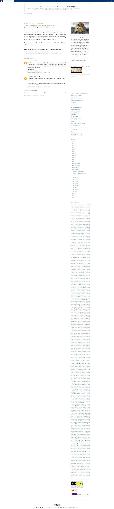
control (72, 271)
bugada (89, 242)
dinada (72, 284)
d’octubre (75, 167)
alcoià (88, 212)
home (86, 334)
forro (85, 316)
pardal (80, 384)
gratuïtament (80, 330)
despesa (87, 280)
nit (74, 375)
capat (88, 257)
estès (84, 301)
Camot (79, 249)
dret (81, 287)
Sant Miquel (74, 434)
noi (88, 375)
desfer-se (87, 278)
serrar (87, 443)
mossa (84, 371)
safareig (79, 425)
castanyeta (77, 261)
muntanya (76, 372)
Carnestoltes (81, 260)
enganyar (88, 292)
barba (84, 230)
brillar (82, 242)
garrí (71, 324)
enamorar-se (78, 290)
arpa (79, 222)
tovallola (83, 460)
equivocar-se (81, 295)
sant (77, 426)
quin (82, 411)
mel (80, 360)
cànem (87, 254)
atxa (84, 225)
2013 (73, 157)
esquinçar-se (77, 299)
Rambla (72, 414)
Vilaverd (82, 471)
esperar (82, 298)
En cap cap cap (74, 105)
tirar (81, 456)
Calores (87, 248)
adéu (89, 206)
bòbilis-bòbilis (73, 239)
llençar (75, 345)
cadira (89, 245)
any (75, 219)
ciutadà (78, 264)
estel (73, 301)
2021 (73, 145)
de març (75, 187)
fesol (88, 310)
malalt (88, 349)
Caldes (80, 248)
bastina (79, 233)
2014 (73, 155)
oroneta (77, 380)
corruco (72, 274)
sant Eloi (73, 428)
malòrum (83, 351)
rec (74, 416)
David (84, 277)
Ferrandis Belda (77, 310)
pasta (76, 387)
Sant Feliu (83, 428)
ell (83, 289)
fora (85, 315)
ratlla (88, 414)
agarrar (74, 209)
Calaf (84, 246)
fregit (73, 319)
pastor (80, 387)
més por (81, 363)
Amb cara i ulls (74, 97)
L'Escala (82, 340)
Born (74, 240)
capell (76, 258)
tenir (86, 451)
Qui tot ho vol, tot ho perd (78, 171)
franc (78, 318)
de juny (75, 181)
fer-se (84, 309)
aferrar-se (84, 207)
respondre (72, 419)
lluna (74, 348)
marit (72, 355)
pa (77, 381)
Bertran (84, 236)
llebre (85, 343)
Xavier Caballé (38, 49)
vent (76, 468)
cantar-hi (82, 255)
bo (87, 237)
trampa (88, 460)
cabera (72, 245)
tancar (88, 448)
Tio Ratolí (88, 454)
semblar (81, 440)
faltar (71, 305)
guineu (75, 333)
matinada (75, 358)
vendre (85, 466)
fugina (79, 319)
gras (72, 330)
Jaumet (80, 337)
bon (83, 239)
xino (83, 475)
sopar (72, 448)
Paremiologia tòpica (75, 112)
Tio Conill (80, 454)
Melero (84, 360)
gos (75, 328)
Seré (83, 443)
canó (71, 255)
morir (88, 369)
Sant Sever (73, 435)
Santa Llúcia (77, 437)
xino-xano (87, 475)
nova (78, 377)
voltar (80, 474)
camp (83, 249)
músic (84, 372)
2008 (73, 198)
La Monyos (72, 342)
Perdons (79, 393)
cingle (75, 264)
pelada (89, 389)
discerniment (83, 284)
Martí (82, 355)
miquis (76, 366)
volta (77, 474)
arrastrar (83, 222)
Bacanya (83, 227)
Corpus (76, 272)
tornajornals (80, 457)
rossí (71, 423)
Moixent (75, 368)
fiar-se (88, 312)
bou (72, 242)
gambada (72, 322)
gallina (88, 321)
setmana (77, 445)
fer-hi (80, 309)
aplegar (87, 219)
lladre (87, 342)
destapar (76, 281)
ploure (73, 401)
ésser (81, 299)
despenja (77, 280)
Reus (76, 419)
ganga (84, 322)
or (82, 378)
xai (88, 474)
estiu (71, 302)
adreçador (73, 207)
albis (84, 212)
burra (72, 243)
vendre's (88, 466)
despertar (82, 280)
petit (78, 396)
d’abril (74, 185)
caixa (77, 246)
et (85, 302)
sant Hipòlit (76, 431)
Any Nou (79, 219)
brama (79, 242)
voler (72, 474)
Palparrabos (85, 383)
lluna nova (79, 348)
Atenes (81, 225)
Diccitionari (73, 102)
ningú (71, 375)
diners (75, 284)
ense (75, 293)
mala (84, 349)
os (82, 380)
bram (75, 242)
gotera (79, 328)
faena (78, 304)
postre (88, 405)
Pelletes (87, 390)
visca (78, 472)
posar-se (83, 405)
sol (76, 446)
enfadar (80, 292)
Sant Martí (88, 432)
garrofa (78, 324)
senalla (87, 440)
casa (73, 261)
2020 (73, 147)
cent (77, 263)
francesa (82, 318)
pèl (85, 389)
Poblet (84, 401)
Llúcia (88, 346)
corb (89, 271)
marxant (85, 355)
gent (85, 325)
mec (84, 358)
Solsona (84, 446)
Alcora (76, 213)
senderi (72, 441)
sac (75, 425)
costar (81, 274)
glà (78, 327)
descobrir (81, 278)
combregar (87, 266)
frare (86, 318)
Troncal (82, 463)
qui (76, 411)
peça (83, 387)
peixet (83, 389)
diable (75, 283)
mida (89, 363)
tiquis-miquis (77, 456)
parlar (73, 386)
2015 (73, 153)
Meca (88, 358)
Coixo (75, 266)
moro (76, 371)
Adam (86, 206)
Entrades (74, 132)
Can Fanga (81, 251)
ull (85, 463)
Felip (85, 307)
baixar (75, 228)
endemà (76, 292)
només (72, 377)
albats (80, 212)
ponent (89, 402)
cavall (89, 261)
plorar (89, 399)
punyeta (75, 408)
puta (84, 408)
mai (75, 349)
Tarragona (87, 449)
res (87, 417)
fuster (81, 321)
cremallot (75, 275)
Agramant (72, 210)
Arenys (72, 222)
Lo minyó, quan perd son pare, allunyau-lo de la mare (39, 26)
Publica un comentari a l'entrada (30, 90)
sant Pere (84, 434)
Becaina (73, 234)
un (71, 465)
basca (84, 231)
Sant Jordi (72, 432)
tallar (84, 448)
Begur (77, 234)
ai (75, 210)
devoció (87, 281)
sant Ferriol (78, 429)
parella (52, 53)
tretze (85, 462)
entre (71, 295)
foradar (89, 315)
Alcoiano (72, 213)
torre (88, 457)
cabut (83, 245)
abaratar (76, 204)
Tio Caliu (88, 453)
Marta (79, 355)
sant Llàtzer (77, 432)
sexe (88, 445)
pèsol (85, 395)
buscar (80, 243)
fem (88, 307)
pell (83, 390)
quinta (89, 411)
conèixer (74, 269)
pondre (85, 402)
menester (88, 360)
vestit (77, 469)
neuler (85, 374)
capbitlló (72, 258)
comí (76, 268)
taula (75, 451)
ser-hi (80, 443)
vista (81, 472)
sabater (85, 423)
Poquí (76, 404)
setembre (73, 445)
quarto (79, 410)
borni (77, 240)
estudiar (82, 302)
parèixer (84, 384)
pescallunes (81, 395)
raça (79, 413)
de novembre (76, 165)
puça (88, 407)
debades (72, 278)
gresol (88, 330)
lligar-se (73, 346)
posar (79, 405)
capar (85, 257)
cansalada (75, 255)
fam (74, 305)
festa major (75, 312)
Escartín (87, 295)
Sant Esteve (78, 428)
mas (89, 355)
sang (75, 426)
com (82, 266)
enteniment (80, 293)
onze (79, 378)
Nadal (88, 372)
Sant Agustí (82, 426)
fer (75, 309)
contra (88, 269)
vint (85, 471)
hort (72, 336)
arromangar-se (86, 224)
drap (78, 287)
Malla (76, 351)
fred (89, 318)
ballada (85, 228)
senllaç (76, 441)
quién (79, 411)
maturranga (81, 358)
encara (83, 290)
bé (89, 233)
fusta (78, 321)
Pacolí (80, 381)
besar (88, 236)
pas (75, 386)
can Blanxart (76, 251)
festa (71, 312)
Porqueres (84, 404)
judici (78, 339)
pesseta (88, 395)
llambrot (72, 343)
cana (85, 252)
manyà (85, 352)
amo (71, 216)
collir (78, 266)
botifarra (86, 240)
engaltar (84, 292)
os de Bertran (86, 380)
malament (72, 351)
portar (75, 405)
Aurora (87, 225)
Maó (88, 352)
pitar (89, 398)
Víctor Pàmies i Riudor (32, 76)
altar (71, 215)
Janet (73, 337)
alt (88, 213)
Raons (85, 414)
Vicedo (72, 471)
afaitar (77, 207)
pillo (80, 398)
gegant (75, 325)
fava (75, 307)
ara (73, 221)
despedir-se (72, 280)
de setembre (76, 169)
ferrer (82, 310)
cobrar (72, 266)
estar (84, 299)
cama (71, 249)
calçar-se (72, 248)
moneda (76, 369)
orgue (89, 378)
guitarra (79, 333)
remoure (84, 417)
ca (83, 243)
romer (71, 422)
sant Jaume (82, 431)
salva (71, 426)
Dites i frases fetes (74, 104)
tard (79, 449)
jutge (78, 340)
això (88, 210)
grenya (84, 330)
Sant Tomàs (85, 435)
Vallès (89, 465)
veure (81, 469)
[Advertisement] (57, 18)
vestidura (73, 469)
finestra (72, 315)
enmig (73, 293)
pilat (77, 398)
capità (84, 258)
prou (84, 407)
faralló (84, 305)
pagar (84, 381)
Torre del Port (73, 459)
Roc (82, 420)
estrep (78, 302)
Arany (77, 221)
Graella (82, 328)
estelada (76, 301)
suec (81, 448)
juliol (87, 339)
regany (85, 416)
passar (87, 386)
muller (72, 372)
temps (83, 451)
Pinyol (83, 398)
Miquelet (72, 366)
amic (88, 215)
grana (89, 328)
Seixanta (75, 440)
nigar (88, 374)
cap (78, 257)
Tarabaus (75, 449)
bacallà (79, 227)
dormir (72, 287)
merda (73, 363)
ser (75, 443)
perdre (56, 53)
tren (78, 462)
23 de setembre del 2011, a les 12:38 (39, 87)
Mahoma (72, 349)
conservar (79, 269)
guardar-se (83, 331)
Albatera (76, 212)
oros (80, 380)
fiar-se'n (72, 313)
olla (74, 378)
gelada (79, 325)
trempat (75, 462)
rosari (75, 422)
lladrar (84, 342)
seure (85, 445)
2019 (73, 149)
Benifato (88, 234)
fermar (88, 309)
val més (80, 465)
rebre (71, 416)
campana (87, 249)
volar (88, 472)
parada (73, 384)
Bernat (81, 236)
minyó (47, 53)
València (85, 465)
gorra (72, 328)
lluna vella (84, 348)
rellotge (79, 417)
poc (71, 402)
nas (74, 374)
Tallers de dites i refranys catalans (78, 123)
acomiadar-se (81, 206)
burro (76, 243)
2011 (73, 161)
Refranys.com (73, 121)
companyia (80, 268)
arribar (81, 224)
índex (25, 13)
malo (80, 351)
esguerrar (83, 296)
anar (85, 216)
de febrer (75, 189)
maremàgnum (88, 354)
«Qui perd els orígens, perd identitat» (78, 60)
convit (79, 271)
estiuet (75, 302)
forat (76, 316)
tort (85, 459)
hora (89, 334)
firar (77, 315)
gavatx (72, 325)
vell (78, 466)
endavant (72, 292)
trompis (78, 463)
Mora (81, 369)
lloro (81, 346)
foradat (73, 316)
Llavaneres (80, 343)
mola (79, 368)
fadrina (75, 304)
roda (85, 420)
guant (75, 331)
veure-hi (85, 469)
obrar (85, 377)
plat (82, 399)
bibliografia (29, 13)
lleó (86, 345)
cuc (74, 277)
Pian (85, 396)
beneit (80, 234)
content (83, 269)
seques (72, 443)
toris (76, 457)
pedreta (72, 389)
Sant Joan (87, 431)
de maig (75, 183)
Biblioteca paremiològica (76, 98)
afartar (81, 207)
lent (76, 342)
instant (87, 336)
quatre (83, 410)
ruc (74, 423)
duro (88, 287)
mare (44, 53)
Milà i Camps (74, 365)
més (77, 363)
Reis (71, 417)
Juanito (74, 339)
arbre (88, 221)
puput (79, 408)
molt (86, 368)
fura (75, 321)
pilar (74, 398)
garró (74, 324)
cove (88, 274)
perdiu (75, 393)
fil (85, 313)
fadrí (71, 304)
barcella (72, 231)
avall (71, 227)
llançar (76, 343)
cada (86, 245)
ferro (85, 310)
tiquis (73, 456)
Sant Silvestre (79, 435)
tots (74, 460)
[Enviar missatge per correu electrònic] (47, 51)
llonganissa (77, 346)
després (72, 281)
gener (82, 325)
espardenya (72, 298)
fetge (82, 312)
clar (85, 264)
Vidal (78, 471)
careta (76, 260)
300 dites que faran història (76, 95)
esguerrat (87, 296)
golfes (81, 327)
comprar (84, 268)
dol (71, 286)
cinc (71, 264)
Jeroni (88, 337)
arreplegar (76, 224)
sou (78, 448)
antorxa (72, 219)
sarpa (79, 438)
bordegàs (87, 239)
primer (76, 407)
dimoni (87, 283)
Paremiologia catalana (75, 109)
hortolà (75, 336)
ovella (74, 381)
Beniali (84, 234)
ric (78, 419)
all (81, 213)
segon (71, 440)
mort (80, 371)
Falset (88, 304)
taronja (82, 449)
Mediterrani (72, 360)
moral (84, 369)
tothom (72, 460)
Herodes (77, 334)
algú (79, 213)
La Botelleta (87, 340)
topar (73, 457)
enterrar (84, 293)
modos (72, 368)
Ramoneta (76, 414)
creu (80, 275)
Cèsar (88, 263)
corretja (83, 272)
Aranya (80, 221)
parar (76, 384)
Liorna (80, 342)
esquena (72, 299)
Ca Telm (87, 243)
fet (79, 312)
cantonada (87, 255)
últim (88, 463)
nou (74, 377)
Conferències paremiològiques (77, 100)
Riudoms (87, 419)
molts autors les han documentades (79, 40)
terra (71, 453)
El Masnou (79, 289)
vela (75, 466)
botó (89, 240)
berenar (73, 236)
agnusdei (82, 209)
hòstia (84, 336)
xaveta (80, 475)
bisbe (81, 237)
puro (81, 408)
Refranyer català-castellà (76, 118)
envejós (76, 295)
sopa (88, 446)
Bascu (88, 231)
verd (85, 468)
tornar (84, 457)
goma (85, 327)
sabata (82, 423)
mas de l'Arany (74, 357)
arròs (71, 225)
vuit (85, 474)
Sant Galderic (84, 429)
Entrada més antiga (63, 92)
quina (85, 411)
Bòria (71, 240)
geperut (89, 325)
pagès (88, 381)
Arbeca (84, 221)
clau (88, 264)
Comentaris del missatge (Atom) (37, 95)
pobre (88, 401)
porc (79, 404)
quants (72, 410)
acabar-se (76, 206)
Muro (80, 372)
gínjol (73, 327)
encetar (87, 290)
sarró (82, 438)
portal (71, 405)
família (77, 305)
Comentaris (74, 134)
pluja (77, 401)
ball (81, 228)
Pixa (72, 399)
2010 (73, 193)
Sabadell (77, 423)
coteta (85, 274)
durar (84, 287)
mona (73, 369)
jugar (84, 339)
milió (80, 365)
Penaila (72, 392)
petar (75, 396)
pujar (71, 408)
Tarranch (72, 451)
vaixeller (76, 465)
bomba (80, 239)
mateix (72, 358)
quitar (73, 413)
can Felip (85, 251)
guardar (79, 331)
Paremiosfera (73, 114)
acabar (72, 206)
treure (89, 462)
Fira (75, 315)
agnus (78, 209)
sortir (75, 448)
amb (84, 215)
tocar (89, 456)
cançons (73, 254)
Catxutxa (81, 261)
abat (79, 204)
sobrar (74, 446)
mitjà (83, 366)
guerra (88, 331)
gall (84, 321)
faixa (81, 304)
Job (71, 339)
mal (81, 349)
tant (71, 449)
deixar (76, 278)
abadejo (72, 204)
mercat (89, 361)
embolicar (87, 289)
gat (85, 324)
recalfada (77, 416)
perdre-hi (87, 393)
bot (79, 240)
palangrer (76, 383)
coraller (86, 271)
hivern (82, 334)
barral (76, 231)
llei (88, 343)
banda (89, 228)
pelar (77, 390)
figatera (82, 313)
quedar (87, 410)
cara (88, 258)
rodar (88, 420)
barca (88, 230)
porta (88, 404)
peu (81, 396)
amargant (80, 215)
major (79, 349)
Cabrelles (79, 245)
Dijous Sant (83, 283)
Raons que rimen (74, 116)
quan (60, 53)
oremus (85, 378)
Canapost (88, 252)
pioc (86, 398)
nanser (72, 374)
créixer (72, 275)
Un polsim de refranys (75, 125)
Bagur (72, 228)
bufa (85, 242)
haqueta (83, 333)
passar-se (72, 387)
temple (79, 451)
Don (74, 286)
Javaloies (84, 337)
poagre (80, 401)
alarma (72, 212)
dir (78, 284)
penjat (79, 392)
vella (81, 466)
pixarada (79, 399)
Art (74, 225)
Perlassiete (72, 395)
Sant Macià (83, 432)
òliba (71, 378)
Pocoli (74, 402)
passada (83, 386)
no (76, 375)
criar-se (83, 275)
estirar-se (87, 301)
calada (81, 246)
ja (89, 336)
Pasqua (79, 386)
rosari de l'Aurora (81, 422)
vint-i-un (74, 472)
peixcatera (79, 389)
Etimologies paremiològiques (57, 6)
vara (72, 466)
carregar (85, 260)
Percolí (72, 393)
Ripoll (81, 419)
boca (77, 239)
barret (80, 231)
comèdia (72, 268)
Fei (82, 307)
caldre (84, 248)
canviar (75, 257)
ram (88, 413)
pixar (75, 399)
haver (87, 333)
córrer (79, 272)
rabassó (76, 413)
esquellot (87, 298)
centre (81, 263)
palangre (72, 383)
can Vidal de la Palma (79, 252)
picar (88, 396)
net (81, 374)
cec (72, 263)
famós (81, 305)
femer (71, 309)
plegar (85, 399)
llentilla (83, 345)
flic (82, 315)
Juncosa (72, 340)
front (75, 319)
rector (81, 416)
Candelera (78, 254)
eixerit (72, 289)
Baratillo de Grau (79, 230)
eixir (75, 289)
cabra (75, 245)
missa (80, 366)
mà (88, 348)
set (89, 443)
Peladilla (73, 390)
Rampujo (81, 414)
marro (76, 355)
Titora (85, 456)
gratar (75, 330)
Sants (76, 438)
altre (77, 215)
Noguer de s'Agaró (83, 375)
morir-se (72, 371)
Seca (88, 438)
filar (88, 313)
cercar (84, 263)
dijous (78, 283)
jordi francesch (31, 60)
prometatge (80, 407)
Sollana (80, 446)
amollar (74, 216)
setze (82, 445)
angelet (82, 218)
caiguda (73, 246)
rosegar (87, 422)
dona (77, 286)
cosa (75, 274)
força (82, 316)
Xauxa (76, 475)
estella (80, 301)
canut (71, 257)
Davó (88, 277)
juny (75, 340)
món (89, 368)
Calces (76, 248)
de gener (75, 191)
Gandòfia (79, 322)
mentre (81, 361)
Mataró (87, 357)
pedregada (87, 387)
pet (72, 396)
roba (75, 420)
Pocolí (78, 402)
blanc (85, 237)
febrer (79, 307)
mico (85, 363)
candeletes (83, 254)
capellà (80, 258)
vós (83, 474)
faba (88, 302)
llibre (89, 345)
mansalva (80, 352)
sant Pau (79, 434)
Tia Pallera (80, 453)
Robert (79, 420)
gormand (88, 327)
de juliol (75, 179)
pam (89, 383)
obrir (88, 377)
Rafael (82, 413)
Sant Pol (88, 434)
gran (86, 328)
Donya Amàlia (86, 286)
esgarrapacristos (73, 296)
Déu (79, 281)
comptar (88, 268)
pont (72, 404)
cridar (87, 275)
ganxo (88, 322)
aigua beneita (83, 210)
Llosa (84, 346)
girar (76, 327)
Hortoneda (79, 336)
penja (75, 392)
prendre (72, 407)
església (78, 296)
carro (89, 260)
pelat (80, 390)
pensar (82, 392)
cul (77, 277)
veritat (89, 468)
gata (88, 324)
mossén (87, 371)
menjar (73, 361)
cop (82, 271)
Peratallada (87, 392)
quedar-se (72, 411)
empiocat (72, 290)
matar (84, 357)
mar (71, 354)
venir (73, 468)
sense (80, 441)
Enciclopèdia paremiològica (76, 107)
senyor (87, 441)
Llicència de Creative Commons (68, 507)
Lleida (72, 345)
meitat (77, 360)
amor (78, 216)
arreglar (87, 222)
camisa (75, 249)
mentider (77, 361)
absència (83, 204)
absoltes (87, 204)
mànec (88, 351)
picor (71, 398)
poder (81, 402)
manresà (76, 352)
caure (85, 261)
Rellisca (75, 417)
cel (74, 263)
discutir (87, 284)
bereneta (77, 236)
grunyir (72, 331)
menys (85, 361)
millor (84, 365)
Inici (45, 92)
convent (75, 271)
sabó (72, 425)
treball (72, 462)
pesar (76, 395)
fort (88, 316)
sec (85, 438)
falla (84, 304)
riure (71, 420)
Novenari (81, 377)
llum (71, 348)
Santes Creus (84, 437)
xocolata (72, 477)
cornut (73, 272)
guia (71, 333)
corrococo (87, 272)
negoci (78, 374)
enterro (88, 293)
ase (77, 225)
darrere (80, 277)
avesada (75, 227)
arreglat (72, 224)
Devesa (83, 281)
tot (87, 459)
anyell (84, 219)
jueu (81, 339)
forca (79, 316)
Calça (88, 246)
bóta (82, 240)
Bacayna (87, 227)
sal (82, 425)
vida (75, 471)
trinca (73, 463)
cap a (81, 257)
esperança (77, 298)
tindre (84, 453)
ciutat (82, 264)
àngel (79, 218)
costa (78, 274)
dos (75, 287)
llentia (79, 345)
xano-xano (72, 475)
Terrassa (75, 453)
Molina (82, 368)
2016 (73, 151)
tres (82, 462)
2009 (73, 195)
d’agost (75, 177)
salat (85, 425)
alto (74, 215)
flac (80, 315)
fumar (88, 319)
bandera (73, 230)
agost (87, 209)
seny (83, 441)
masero (80, 357)
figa (79, 313)
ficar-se (76, 313)
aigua (78, 210)
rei (88, 416)
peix (75, 389)
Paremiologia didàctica (75, 111)
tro (75, 463)
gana (76, 322)
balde (79, 228)
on (76, 378)
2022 (73, 143)
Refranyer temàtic (74, 119)
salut (88, 425)
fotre (75, 318)
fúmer (72, 321)
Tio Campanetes (74, 454)
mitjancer (87, 366)
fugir (82, 319)
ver (82, 468)
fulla (85, 319)
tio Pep (84, 454)
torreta (82, 459)
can (71, 251)
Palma (81, 383)
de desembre (76, 163)
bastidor (75, 233)
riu (83, 419)
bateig (87, 233)
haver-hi (72, 334)
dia (71, 283)
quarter (75, 410)
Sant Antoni (88, 426)
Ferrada (72, 310)
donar (81, 286)
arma (75, 222)
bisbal (78, 237)
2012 (73, 159)
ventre (80, 468)
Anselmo (87, 218)
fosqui (72, 318)
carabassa (72, 260)
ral (85, 413)
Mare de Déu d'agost (80, 354)
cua (71, 277)
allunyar (40, 53)
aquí (71, 221)
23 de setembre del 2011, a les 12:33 (39, 72)
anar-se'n (74, 218)
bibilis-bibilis (73, 237)
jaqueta (76, 337)
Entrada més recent (28, 92)
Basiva (72, 233)
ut (73, 465)
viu (84, 472)
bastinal (83, 233)
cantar (79, 255)
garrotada (81, 324)
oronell (73, 380)
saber (89, 423)
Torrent (78, 459)
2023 (73, 141)
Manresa (72, 352)
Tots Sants (79, 460)
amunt (81, 216)
